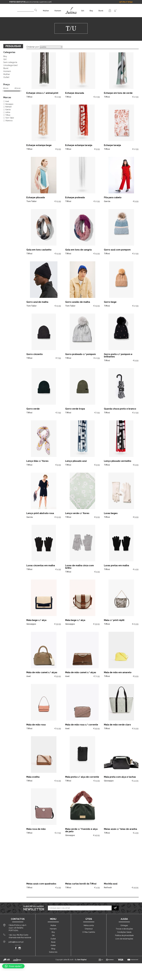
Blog (53, 949)
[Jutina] (71, 8)
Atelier (53, 945)
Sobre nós (53, 952)
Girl (82, 11)
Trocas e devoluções (124, 929)
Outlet (6, 77)
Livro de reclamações (124, 939)
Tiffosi (7, 115)
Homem (57, 11)
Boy (91, 11)
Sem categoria (10, 62)
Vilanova (8, 121)
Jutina (7, 112)
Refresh (8, 107)
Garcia (8, 109)
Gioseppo (9, 104)
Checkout (89, 929)
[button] (13, 966)
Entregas (124, 925)
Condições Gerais (124, 932)
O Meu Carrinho (88, 932)
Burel (101, 11)
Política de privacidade (124, 935)
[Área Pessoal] (110, 10)
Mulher (46, 11)
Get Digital (82, 960)
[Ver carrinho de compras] (115, 10)
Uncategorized (10, 65)
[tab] (13, 51)
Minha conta (89, 925)
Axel (7, 101)
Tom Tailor (9, 118)
